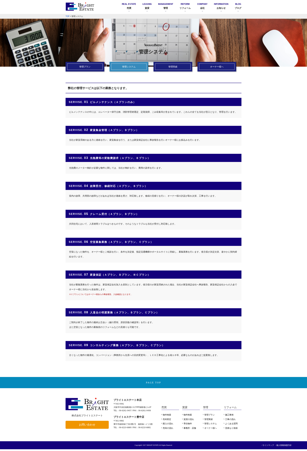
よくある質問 (231, 423)
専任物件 (188, 423)
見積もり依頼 (231, 428)
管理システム (210, 423)
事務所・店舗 (190, 428)
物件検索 (167, 415)
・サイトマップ (267, 445)
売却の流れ (168, 428)
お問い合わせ (87, 424)
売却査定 (167, 419)
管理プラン (209, 415)
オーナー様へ (210, 428)
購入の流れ (168, 423)
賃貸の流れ (189, 419)
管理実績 (208, 419)
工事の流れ (230, 419)
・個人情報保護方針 (283, 445)
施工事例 (229, 415)
